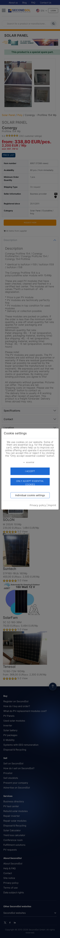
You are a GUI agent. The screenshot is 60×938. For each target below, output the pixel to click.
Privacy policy (38, 505)
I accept (30, 471)
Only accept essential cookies (30, 482)
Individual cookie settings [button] (30, 495)
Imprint (52, 505)
